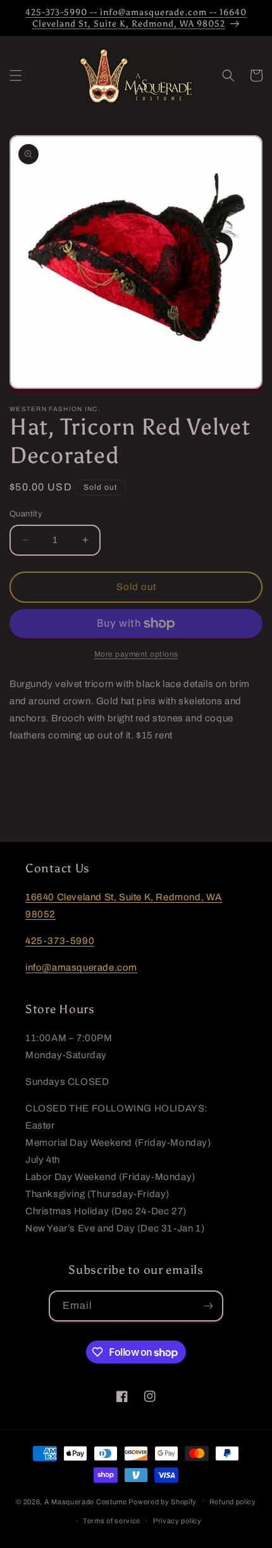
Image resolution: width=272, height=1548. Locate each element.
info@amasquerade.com (81, 967)
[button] (16, 75)
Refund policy (232, 1501)
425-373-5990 (59, 941)
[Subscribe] (208, 1306)
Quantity (25, 513)
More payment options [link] (136, 654)
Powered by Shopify (162, 1501)
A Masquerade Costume (85, 1501)
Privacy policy (177, 1521)
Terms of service (111, 1521)
